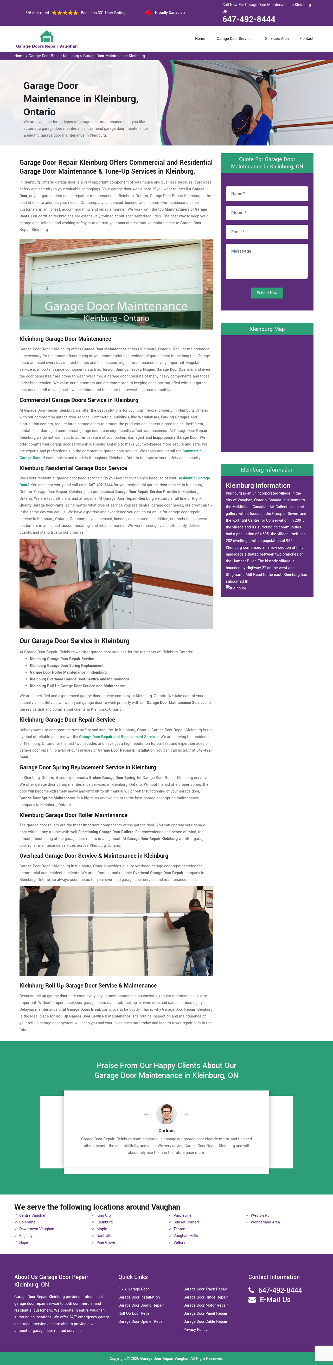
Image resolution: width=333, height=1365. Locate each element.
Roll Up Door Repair (135, 1313)
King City (104, 1215)
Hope (23, 1242)
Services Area (277, 38)
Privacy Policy (195, 1329)
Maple (102, 1229)
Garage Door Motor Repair (205, 1305)
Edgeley (26, 1236)
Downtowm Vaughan (36, 1229)
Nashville (104, 1236)
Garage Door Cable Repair (205, 1321)
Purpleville (182, 1215)
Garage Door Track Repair (205, 1289)
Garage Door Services (235, 38)
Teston (179, 1229)
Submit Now (267, 293)
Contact (306, 38)
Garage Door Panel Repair (205, 1313)
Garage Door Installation (139, 1297)
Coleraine (27, 1222)
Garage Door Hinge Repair (205, 1297)
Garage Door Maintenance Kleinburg (114, 56)
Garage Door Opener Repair (141, 1321)
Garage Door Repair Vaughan (164, 1358)
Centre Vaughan (32, 1215)
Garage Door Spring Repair (141, 1305)
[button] (150, 1114)
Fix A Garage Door (133, 1289)
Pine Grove (106, 1242)
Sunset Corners (187, 1222)
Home (200, 38)
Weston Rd (260, 1215)
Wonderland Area (265, 1222)
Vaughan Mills (186, 1236)
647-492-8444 (249, 19)
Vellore (179, 1242)
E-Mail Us (275, 1300)
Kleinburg (105, 1222)
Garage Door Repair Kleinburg (54, 56)
